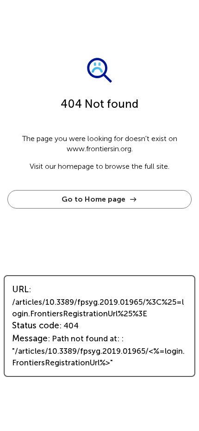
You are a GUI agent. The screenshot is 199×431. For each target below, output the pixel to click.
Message (30, 338)
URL (20, 289)
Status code (35, 325)
